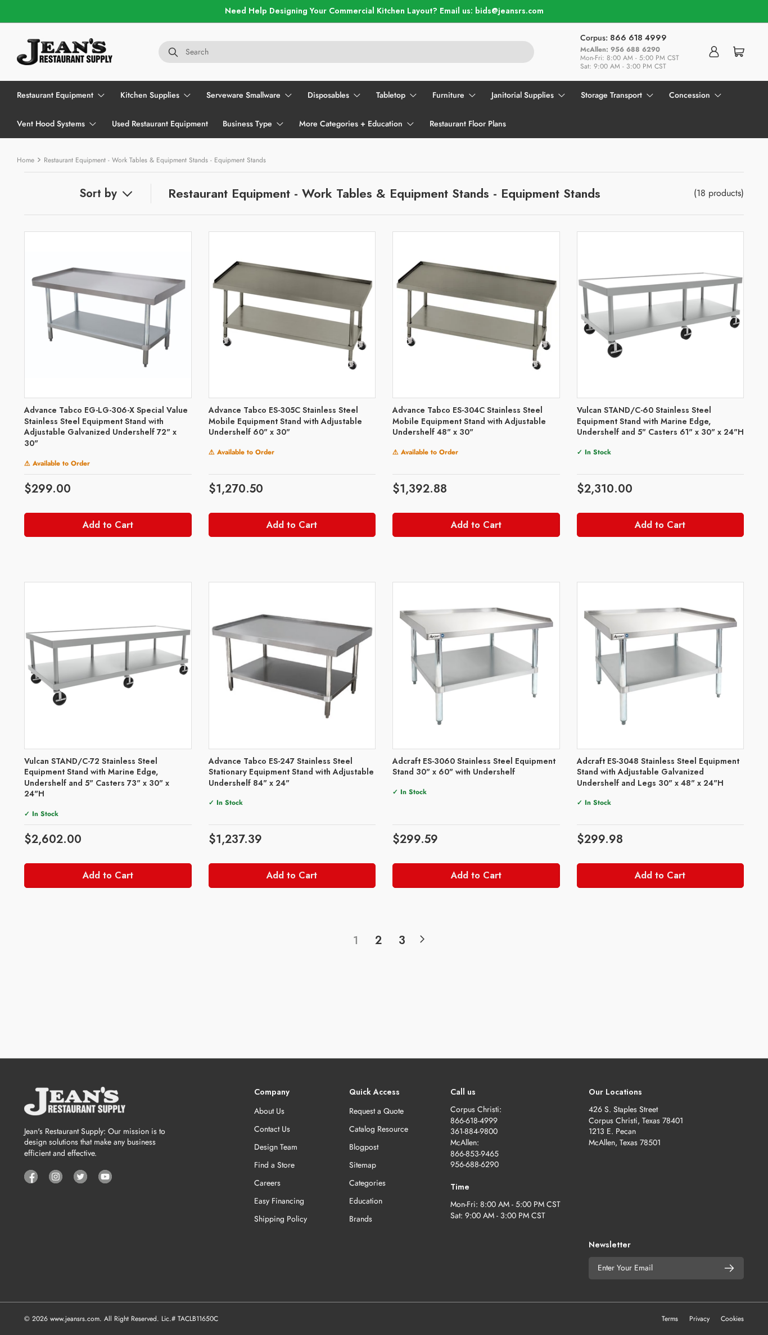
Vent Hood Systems (51, 123)
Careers (267, 1182)
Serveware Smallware (243, 95)
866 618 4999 (638, 37)
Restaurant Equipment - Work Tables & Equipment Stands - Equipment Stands (155, 160)
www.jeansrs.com (75, 1319)
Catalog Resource (378, 1128)
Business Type (247, 123)
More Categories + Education (351, 123)
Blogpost (363, 1146)
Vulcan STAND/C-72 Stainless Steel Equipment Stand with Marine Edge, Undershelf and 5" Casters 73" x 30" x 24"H (96, 777)
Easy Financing (279, 1200)
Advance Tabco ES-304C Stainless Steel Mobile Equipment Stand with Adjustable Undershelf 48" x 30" (469, 421)
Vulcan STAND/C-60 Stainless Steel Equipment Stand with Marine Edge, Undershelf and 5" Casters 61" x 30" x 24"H (660, 421)
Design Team (275, 1146)
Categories (367, 1182)
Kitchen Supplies (149, 95)
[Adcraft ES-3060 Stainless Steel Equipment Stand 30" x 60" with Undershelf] (476, 665)
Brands (360, 1218)
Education (365, 1200)
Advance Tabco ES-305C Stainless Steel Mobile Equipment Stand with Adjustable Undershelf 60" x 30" (285, 421)
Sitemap (362, 1164)
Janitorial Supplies (522, 95)
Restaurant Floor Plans (468, 123)
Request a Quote (376, 1111)
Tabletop (390, 95)
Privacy (699, 1319)
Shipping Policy (280, 1218)
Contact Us (272, 1128)
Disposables (328, 95)
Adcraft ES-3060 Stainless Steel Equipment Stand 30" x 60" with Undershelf (473, 766)
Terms (670, 1319)
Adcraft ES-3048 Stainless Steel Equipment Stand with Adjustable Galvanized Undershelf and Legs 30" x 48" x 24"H (658, 772)
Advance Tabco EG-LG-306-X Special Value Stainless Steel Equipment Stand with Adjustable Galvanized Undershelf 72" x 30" (106, 426)
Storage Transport (611, 95)
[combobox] (346, 51)
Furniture (448, 95)
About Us (269, 1111)
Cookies (732, 1319)
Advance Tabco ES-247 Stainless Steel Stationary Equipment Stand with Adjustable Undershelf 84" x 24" (291, 772)
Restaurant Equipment (55, 95)
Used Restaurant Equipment (160, 123)
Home (25, 160)
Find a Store (274, 1164)
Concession (689, 95)
